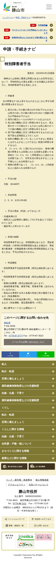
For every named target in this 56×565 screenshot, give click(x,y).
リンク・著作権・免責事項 (19, 480)
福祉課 (7, 323)
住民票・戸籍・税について (17, 443)
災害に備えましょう (13, 378)
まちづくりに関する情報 (15, 451)
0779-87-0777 (16, 335)
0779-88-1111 (19, 503)
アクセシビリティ (16, 484)
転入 (4, 364)
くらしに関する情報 (13, 429)
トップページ (8, 17)
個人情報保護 (42, 480)
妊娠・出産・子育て (13, 393)
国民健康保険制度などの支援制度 (20, 385)
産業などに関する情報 (14, 458)
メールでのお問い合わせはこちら (28, 342)
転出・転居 (8, 371)
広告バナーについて (38, 484)
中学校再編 (42, 25)
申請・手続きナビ (23, 17)
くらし (5, 407)
